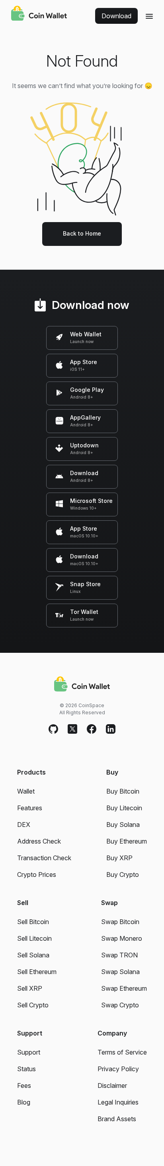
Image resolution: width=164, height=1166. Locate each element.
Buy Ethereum (126, 841)
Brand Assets (117, 1119)
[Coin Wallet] (39, 14)
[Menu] (149, 16)
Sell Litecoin (34, 938)
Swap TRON (119, 955)
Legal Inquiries (118, 1102)
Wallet (26, 791)
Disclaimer (112, 1085)
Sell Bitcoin (33, 922)
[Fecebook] (91, 729)
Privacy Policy (118, 1069)
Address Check (39, 841)
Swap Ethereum (124, 988)
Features (29, 808)
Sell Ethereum (37, 972)
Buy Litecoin (124, 808)
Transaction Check (44, 858)
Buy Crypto (122, 874)
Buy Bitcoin (122, 791)
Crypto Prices (36, 874)
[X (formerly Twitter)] (72, 729)
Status (26, 1069)
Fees (24, 1085)
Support (28, 1052)
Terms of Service (122, 1052)
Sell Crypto (33, 1005)
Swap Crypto (120, 1005)
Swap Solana (120, 972)
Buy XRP (119, 858)
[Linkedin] (110, 729)
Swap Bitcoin (120, 922)
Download (116, 16)
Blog (23, 1102)
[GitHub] (53, 729)
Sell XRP (29, 988)
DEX (23, 824)
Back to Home (82, 233)
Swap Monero (121, 938)
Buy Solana (123, 824)
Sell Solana (33, 955)
